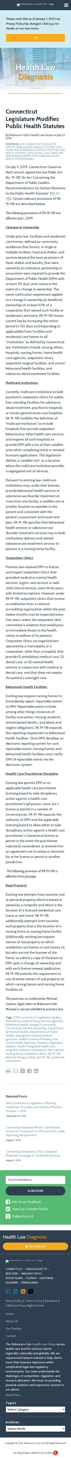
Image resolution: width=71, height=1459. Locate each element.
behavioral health (17, 1024)
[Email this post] (15, 1071)
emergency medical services (34, 1035)
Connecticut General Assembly (26, 1028)
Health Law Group (44, 1344)
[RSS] (23, 1291)
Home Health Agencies (20, 150)
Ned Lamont (56, 1050)
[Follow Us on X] (30, 1291)
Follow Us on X (22, 1216)
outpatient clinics (35, 1053)
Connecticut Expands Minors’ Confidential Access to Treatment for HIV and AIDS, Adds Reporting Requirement (35, 1131)
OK (35, 38)
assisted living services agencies (42, 1021)
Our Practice (14, 1328)
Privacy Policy (14, 1301)
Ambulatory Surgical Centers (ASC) (39, 147)
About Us (12, 1321)
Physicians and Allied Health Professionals (32, 157)
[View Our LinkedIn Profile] (15, 1291)
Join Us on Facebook (26, 1202)
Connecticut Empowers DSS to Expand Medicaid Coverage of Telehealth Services (33, 1153)
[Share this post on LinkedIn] (36, 1071)
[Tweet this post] (22, 1071)
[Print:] (8, 1071)
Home (10, 1314)
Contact (11, 1336)
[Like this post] (29, 1071)
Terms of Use (33, 1301)
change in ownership (42, 1024)
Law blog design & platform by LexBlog (33, 1452)
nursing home (14, 1053)
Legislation (34, 153)
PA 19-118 (54, 1053)
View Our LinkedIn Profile (30, 1209)
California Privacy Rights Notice (25, 1305)
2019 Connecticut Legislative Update (37, 1017)
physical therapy (16, 1057)
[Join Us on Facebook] (8, 1291)
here (52, 23)
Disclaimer (51, 1301)
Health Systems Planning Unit (38, 1039)
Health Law (35, 71)
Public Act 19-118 (38, 1057)
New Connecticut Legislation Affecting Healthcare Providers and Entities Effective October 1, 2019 (34, 1107)
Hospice (40, 150)
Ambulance (13, 1021)
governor (11, 1039)
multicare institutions (32, 1050)
